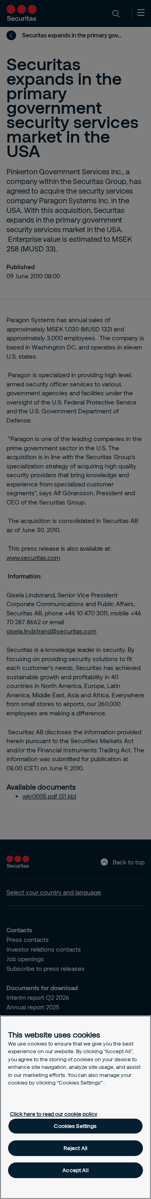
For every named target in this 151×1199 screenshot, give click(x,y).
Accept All (75, 1170)
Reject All (75, 1148)
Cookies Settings (75, 1126)
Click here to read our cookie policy (53, 1114)
